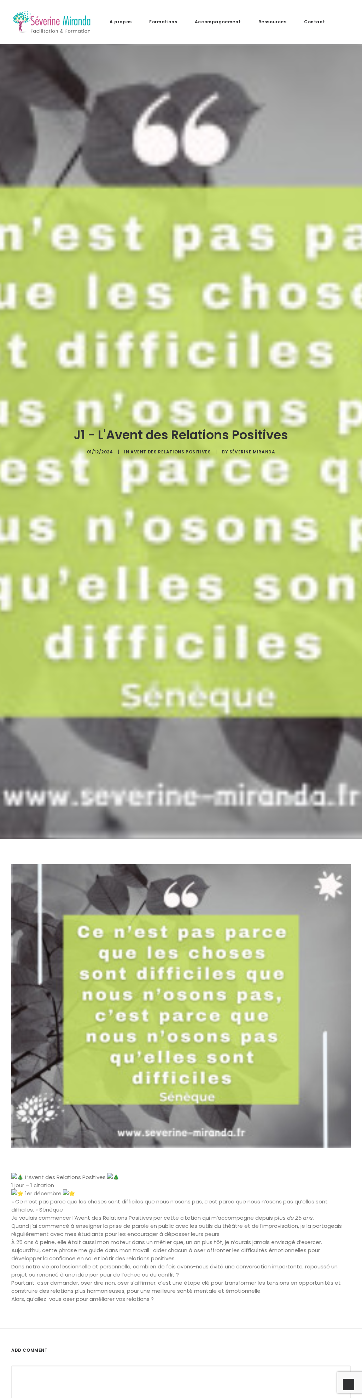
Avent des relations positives (170, 452)
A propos (121, 22)
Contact (314, 22)
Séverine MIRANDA (252, 452)
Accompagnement (218, 22)
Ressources (272, 22)
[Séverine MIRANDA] (51, 22)
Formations (163, 22)
